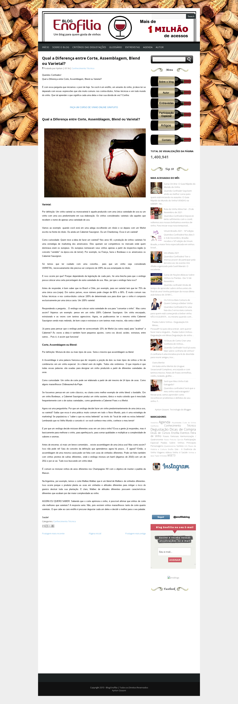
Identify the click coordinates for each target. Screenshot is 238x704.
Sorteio (180, 445)
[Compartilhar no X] (49, 526)
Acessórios (154, 422)
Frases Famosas (171, 436)
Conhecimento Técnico (83, 68)
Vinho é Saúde (180, 452)
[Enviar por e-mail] (43, 526)
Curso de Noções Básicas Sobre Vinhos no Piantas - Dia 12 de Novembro (179, 278)
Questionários (170, 446)
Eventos (184, 433)
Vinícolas (163, 455)
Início (45, 47)
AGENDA (148, 47)
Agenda (164, 422)
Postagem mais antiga (135, 533)
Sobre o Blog (60, 47)
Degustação (160, 429)
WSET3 (171, 455)
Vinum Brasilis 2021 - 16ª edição (179, 230)
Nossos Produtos (170, 439)
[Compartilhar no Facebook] (52, 526)
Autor (160, 47)
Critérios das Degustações (89, 47)
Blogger (187, 409)
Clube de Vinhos (189, 422)
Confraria (155, 425)
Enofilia (175, 433)
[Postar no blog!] (46, 526)
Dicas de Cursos (160, 433)
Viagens (160, 452)
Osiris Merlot (158, 362)
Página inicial (95, 533)
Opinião (180, 439)
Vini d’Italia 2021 (171, 252)
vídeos (168, 452)
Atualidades (176, 422)
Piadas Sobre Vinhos (172, 442)
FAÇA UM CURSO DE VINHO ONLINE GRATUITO (94, 107)
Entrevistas (132, 47)
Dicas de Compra (183, 429)
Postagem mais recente (53, 533)
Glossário (115, 47)
